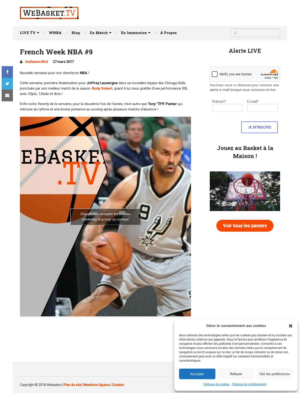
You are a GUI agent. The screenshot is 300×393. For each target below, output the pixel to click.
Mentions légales (96, 385)
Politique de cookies (216, 384)
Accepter (197, 374)
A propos (168, 32)
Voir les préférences (274, 374)
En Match (99, 32)
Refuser (236, 374)
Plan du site (72, 385)
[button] (290, 326)
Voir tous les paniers (245, 225)
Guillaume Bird (36, 62)
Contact (118, 385)
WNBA (55, 32)
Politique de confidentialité (249, 384)
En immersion (134, 32)
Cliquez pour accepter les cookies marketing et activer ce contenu (105, 216)
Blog (75, 32)
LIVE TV (28, 32)
